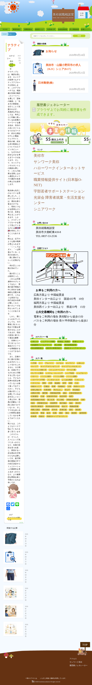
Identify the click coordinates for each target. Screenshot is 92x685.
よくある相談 (67, 380)
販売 (48, 413)
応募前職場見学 (75, 393)
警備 (42, 413)
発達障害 (53, 403)
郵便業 (74, 413)
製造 (71, 410)
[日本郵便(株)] (34, 86)
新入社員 (50, 400)
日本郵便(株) (45, 82)
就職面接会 (28, 29)
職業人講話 (35, 410)
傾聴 (70, 383)
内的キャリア (36, 386)
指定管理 (63, 396)
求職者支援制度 (72, 400)
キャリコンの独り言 (14, 518)
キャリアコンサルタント (71, 366)
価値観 (57, 383)
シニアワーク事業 (48, 341)
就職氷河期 (35, 393)
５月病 (33, 363)
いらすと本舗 (44, 678)
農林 (61, 413)
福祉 (71, 403)
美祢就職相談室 (11, 65)
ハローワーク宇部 (38, 380)
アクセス (73, 659)
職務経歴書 (74, 406)
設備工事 (34, 413)
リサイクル (35, 383)
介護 (50, 383)
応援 (42, 396)
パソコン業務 (59, 376)
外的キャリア (79, 386)
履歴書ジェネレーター (79, 665)
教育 (71, 396)
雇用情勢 (82, 413)
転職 (54, 413)
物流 (33, 403)
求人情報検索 (74, 29)
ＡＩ (40, 363)
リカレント (79, 380)
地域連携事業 (62, 29)
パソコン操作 (46, 376)
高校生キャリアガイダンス (75, 348)
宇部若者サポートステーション (59, 191)
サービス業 (71, 370)
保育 (64, 383)
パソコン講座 (72, 376)
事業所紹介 (17, 29)
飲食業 (33, 416)
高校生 (41, 416)
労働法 (46, 386)
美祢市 (39, 155)
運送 (67, 413)
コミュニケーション (56, 370)
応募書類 (34, 396)
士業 (69, 386)
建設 (65, 393)
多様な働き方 (36, 390)
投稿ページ (12, 34)
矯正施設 (63, 403)
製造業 (78, 410)
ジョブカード (82, 373)
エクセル (59, 363)
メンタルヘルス (53, 380)
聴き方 (64, 406)
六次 (76, 383)
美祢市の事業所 (37, 406)
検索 (79, 36)
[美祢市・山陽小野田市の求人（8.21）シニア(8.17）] (38, 69)
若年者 (54, 410)
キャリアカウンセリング (50, 366)
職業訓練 (45, 410)
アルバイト (49, 363)
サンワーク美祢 (46, 162)
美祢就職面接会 (37, 348)
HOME (5, 29)
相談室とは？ (39, 29)
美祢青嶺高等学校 (52, 406)
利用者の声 (51, 29)
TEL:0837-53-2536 (46, 236)
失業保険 (47, 390)
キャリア (34, 366)
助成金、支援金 (64, 341)
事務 (44, 383)
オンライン (70, 363)
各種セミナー (85, 29)
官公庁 (67, 390)
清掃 (82, 400)
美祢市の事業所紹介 (53, 348)
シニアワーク (45, 209)
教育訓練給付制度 (38, 400)
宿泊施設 (76, 390)
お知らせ (51, 51)
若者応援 (63, 410)
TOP (85, 644)
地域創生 (61, 386)
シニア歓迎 (69, 373)
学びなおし (58, 390)
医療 (53, 386)
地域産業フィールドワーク (41, 345)
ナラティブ (14, 47)
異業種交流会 (42, 403)
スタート (34, 376)
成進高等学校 (52, 396)
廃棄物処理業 (55, 393)
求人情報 (58, 345)
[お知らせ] (38, 53)
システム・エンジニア (54, 373)
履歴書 (44, 393)
